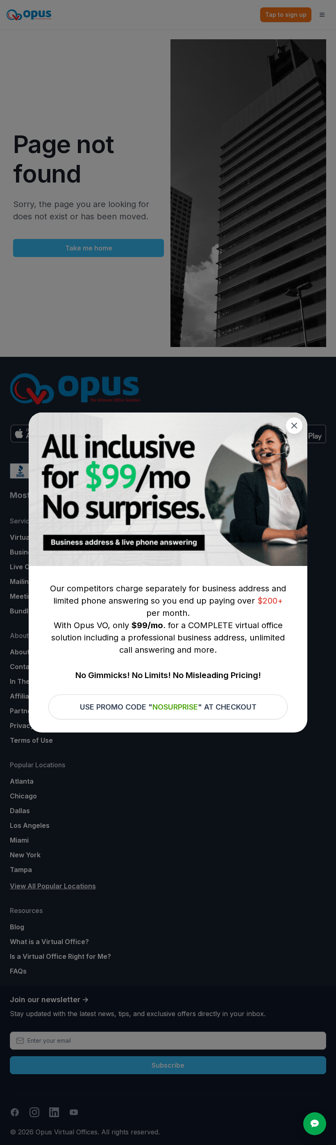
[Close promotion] (294, 425)
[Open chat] (314, 1123)
